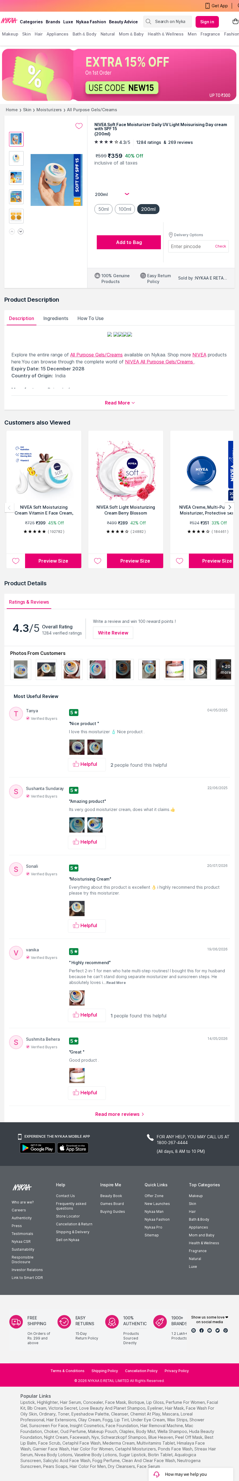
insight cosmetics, (87, 1425)
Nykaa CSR (21, 1241)
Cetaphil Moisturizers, (136, 1448)
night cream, (56, 1437)
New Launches (157, 1203)
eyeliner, (155, 1408)
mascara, (171, 1413)
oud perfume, (73, 1431)
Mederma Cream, (119, 1443)
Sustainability (23, 1249)
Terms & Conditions (67, 1371)
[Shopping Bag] (235, 22)
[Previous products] (9, 507)
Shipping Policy (105, 1371)
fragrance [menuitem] (210, 33)
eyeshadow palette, (90, 1413)
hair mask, (175, 1408)
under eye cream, (148, 1419)
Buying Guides (112, 1211)
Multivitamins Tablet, (156, 1443)
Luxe (193, 1266)
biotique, (136, 1402)
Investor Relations (27, 1270)
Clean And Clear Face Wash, (149, 1460)
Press (17, 1226)
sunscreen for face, (49, 1425)
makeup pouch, (103, 1431)
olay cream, (89, 1419)
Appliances (198, 1227)
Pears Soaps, (55, 1466)
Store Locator (68, 1216)
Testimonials (22, 1233)
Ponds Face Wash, (175, 1448)
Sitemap (152, 1235)
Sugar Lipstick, (133, 1454)
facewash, (80, 1437)
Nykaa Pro (153, 1227)
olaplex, (127, 1431)
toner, (64, 1413)
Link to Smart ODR (27, 1277)
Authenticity (22, 1218)
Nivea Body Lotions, (54, 1454)
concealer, (93, 1402)
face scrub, (49, 1443)
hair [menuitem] (39, 33)
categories (31, 21)
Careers (19, 1210)
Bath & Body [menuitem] (84, 33)
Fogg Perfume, (106, 1460)
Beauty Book (111, 1196)
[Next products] (229, 507)
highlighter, (48, 1402)
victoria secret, (63, 1408)
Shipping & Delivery (72, 1232)
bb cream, (37, 1408)
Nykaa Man (154, 1211)
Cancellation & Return (74, 1224)
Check (220, 246)
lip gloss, (155, 1402)
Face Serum (148, 1466)
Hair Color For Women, (92, 1448)
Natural (195, 1258)
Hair (192, 1211)
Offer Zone (154, 1196)
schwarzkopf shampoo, (124, 1437)
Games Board (112, 1203)
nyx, (96, 1437)
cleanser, (120, 1413)
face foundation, (122, 1425)
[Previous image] (12, 232)
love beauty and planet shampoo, (112, 1408)
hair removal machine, (162, 1425)
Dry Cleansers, (122, 1466)
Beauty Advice (123, 21)
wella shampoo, (172, 1431)
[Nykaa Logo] (9, 20)
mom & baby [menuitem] (131, 33)
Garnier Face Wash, (51, 1448)
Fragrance (198, 1251)
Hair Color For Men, (88, 1466)
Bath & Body (199, 1219)
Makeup (196, 1196)
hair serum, (71, 1402)
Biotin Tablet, (160, 1454)
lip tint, (122, 1419)
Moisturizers (49, 109)
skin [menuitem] (26, 33)
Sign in (207, 21)
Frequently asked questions (71, 1205)
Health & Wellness (204, 1243)
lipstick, (28, 1402)
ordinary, (48, 1413)
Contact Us (65, 1196)
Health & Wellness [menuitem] (166, 33)
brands (53, 21)
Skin (27, 109)
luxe (68, 21)
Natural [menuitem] (108, 33)
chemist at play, (145, 1413)
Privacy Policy (177, 1371)
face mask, (116, 1402)
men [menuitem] (192, 33)
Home (12, 109)
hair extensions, (61, 1419)
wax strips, (177, 1419)
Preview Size (53, 561)
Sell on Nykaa (67, 1240)
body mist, (146, 1431)
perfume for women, (186, 1402)
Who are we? (23, 1202)
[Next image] (21, 232)
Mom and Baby (202, 1235)
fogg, (108, 1419)
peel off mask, (189, 1437)
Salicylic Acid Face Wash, (67, 1460)
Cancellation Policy (141, 1371)
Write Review (113, 633)
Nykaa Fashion (91, 21)
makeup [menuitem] (10, 33)
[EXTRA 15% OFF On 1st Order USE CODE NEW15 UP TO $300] (119, 75)
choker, (51, 1431)
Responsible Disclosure (23, 1259)
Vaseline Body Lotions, (96, 1454)
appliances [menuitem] (57, 33)
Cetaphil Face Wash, (81, 1443)
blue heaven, (161, 1437)
